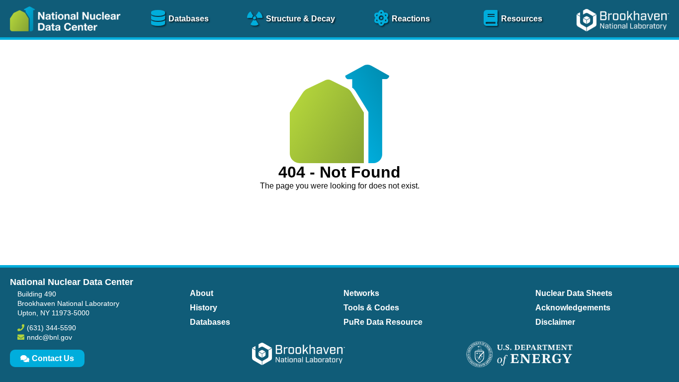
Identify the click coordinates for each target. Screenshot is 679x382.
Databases (210, 322)
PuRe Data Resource (383, 322)
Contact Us (53, 358)
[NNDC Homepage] (62, 38)
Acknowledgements (572, 307)
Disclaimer (555, 322)
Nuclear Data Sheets (573, 293)
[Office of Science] (519, 355)
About (201, 293)
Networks (361, 293)
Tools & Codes (371, 307)
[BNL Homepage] (624, 38)
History (203, 307)
